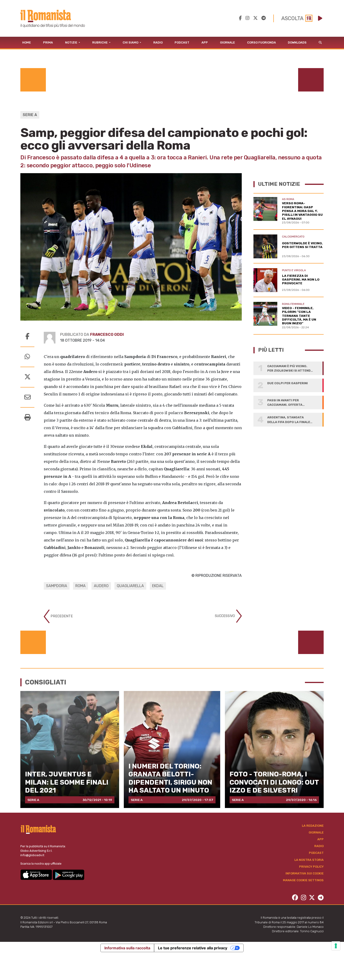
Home (26, 42)
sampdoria (56, 586)
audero (101, 586)
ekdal (158, 586)
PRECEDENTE (61, 616)
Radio (158, 42)
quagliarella (130, 586)
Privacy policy (311, 866)
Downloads (297, 42)
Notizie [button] (71, 42)
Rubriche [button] (100, 42)
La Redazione (313, 825)
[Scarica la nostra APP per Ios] (36, 874)
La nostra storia (309, 860)
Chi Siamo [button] (131, 42)
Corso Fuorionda (261, 42)
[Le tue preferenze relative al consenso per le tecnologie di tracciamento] (335, 945)
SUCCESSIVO (225, 616)
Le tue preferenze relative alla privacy (192, 948)
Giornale (227, 42)
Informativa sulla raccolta (127, 948)
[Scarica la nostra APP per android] (68, 874)
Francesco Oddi (107, 334)
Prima (48, 42)
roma (80, 586)
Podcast (182, 42)
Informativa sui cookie (304, 873)
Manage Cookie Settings (303, 880)
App (204, 42)
